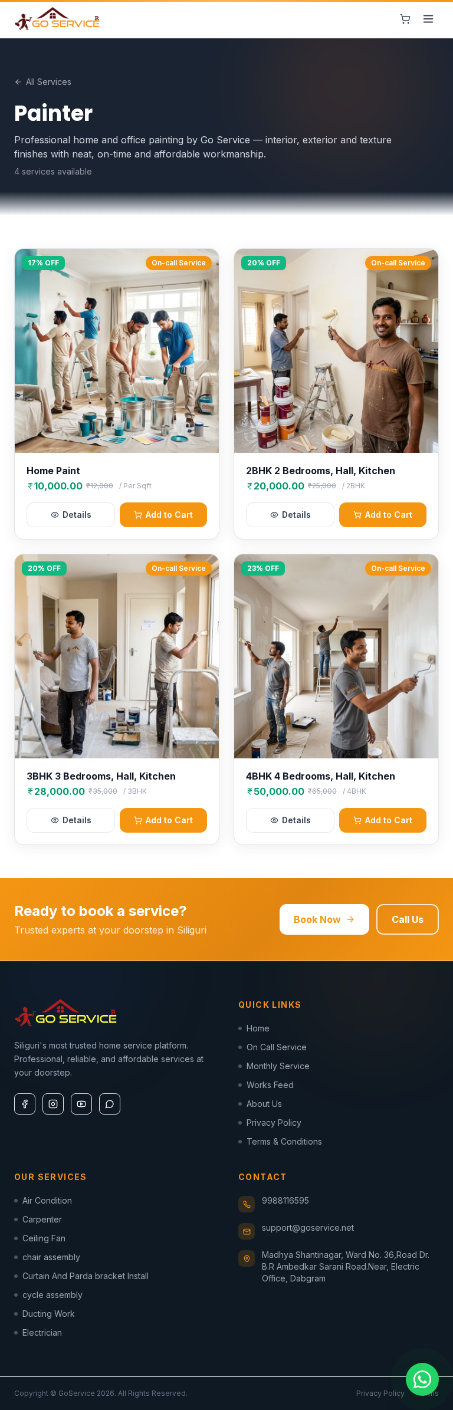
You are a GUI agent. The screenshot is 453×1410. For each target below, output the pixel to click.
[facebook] (24, 1104)
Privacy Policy (274, 1123)
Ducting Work (48, 1314)
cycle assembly (52, 1295)
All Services (48, 82)
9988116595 (285, 1200)
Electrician (42, 1332)
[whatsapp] (109, 1104)
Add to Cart (169, 515)
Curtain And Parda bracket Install (85, 1276)
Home (258, 1028)
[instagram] (53, 1104)
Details (77, 515)
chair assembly (51, 1257)
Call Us (408, 919)
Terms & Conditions (284, 1141)
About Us (264, 1104)
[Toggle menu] (428, 18)
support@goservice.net (308, 1227)
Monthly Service (278, 1066)
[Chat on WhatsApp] (422, 1379)
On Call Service (277, 1047)
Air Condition (47, 1200)
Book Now (317, 919)
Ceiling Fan (43, 1238)
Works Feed (270, 1085)
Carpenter (42, 1219)
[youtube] (81, 1104)
